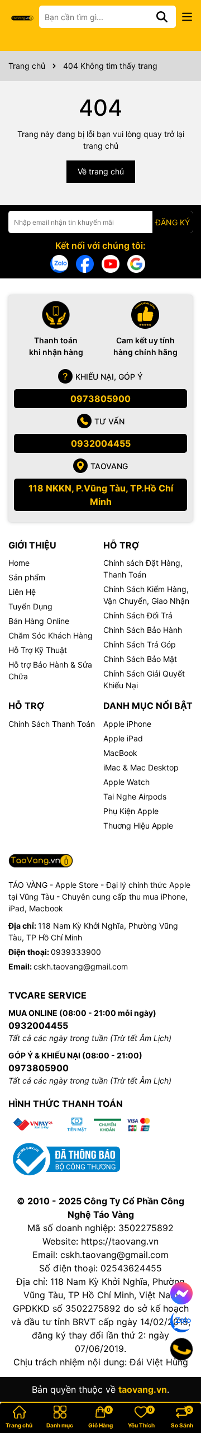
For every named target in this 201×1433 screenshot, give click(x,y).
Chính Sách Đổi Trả (138, 615)
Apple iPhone (127, 724)
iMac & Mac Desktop (141, 767)
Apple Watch (126, 782)
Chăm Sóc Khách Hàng (50, 635)
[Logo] (22, 17)
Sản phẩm (26, 577)
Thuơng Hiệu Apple (138, 825)
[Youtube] (110, 263)
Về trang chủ (101, 171)
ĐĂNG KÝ (172, 222)
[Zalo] (59, 263)
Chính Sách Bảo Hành (142, 630)
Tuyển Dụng (30, 606)
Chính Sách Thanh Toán (51, 724)
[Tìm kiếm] (162, 17)
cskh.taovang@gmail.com (81, 966)
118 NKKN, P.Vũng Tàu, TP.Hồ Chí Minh (100, 495)
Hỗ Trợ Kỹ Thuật (37, 650)
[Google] (136, 263)
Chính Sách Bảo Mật (140, 659)
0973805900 (100, 398)
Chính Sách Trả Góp (139, 644)
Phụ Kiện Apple (131, 811)
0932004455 (101, 443)
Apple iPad (123, 738)
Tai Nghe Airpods (134, 796)
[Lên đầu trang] (177, 1388)
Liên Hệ (22, 592)
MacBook (120, 753)
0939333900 (76, 952)
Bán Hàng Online (38, 621)
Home (19, 562)
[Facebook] (85, 263)
